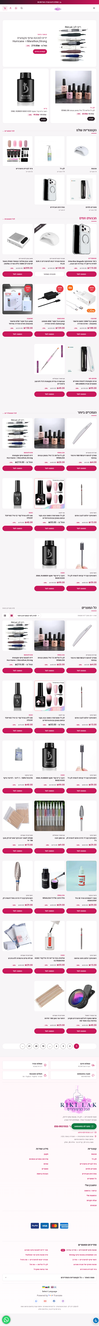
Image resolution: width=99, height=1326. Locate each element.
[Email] (45, 1301)
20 (36, 1046)
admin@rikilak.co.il (85, 1132)
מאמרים (45, 1169)
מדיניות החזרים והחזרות (38, 1159)
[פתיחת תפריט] (94, 8)
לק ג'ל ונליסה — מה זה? (39, 1264)
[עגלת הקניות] (4, 8)
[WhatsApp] (36, 1301)
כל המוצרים (92, 1178)
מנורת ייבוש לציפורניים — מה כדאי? (34, 1259)
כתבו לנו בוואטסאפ (82, 1126)
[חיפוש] (21, 8)
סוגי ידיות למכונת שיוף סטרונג (36, 1250)
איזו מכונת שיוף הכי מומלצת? (36, 1255)
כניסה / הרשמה (90, 1190)
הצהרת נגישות (42, 1173)
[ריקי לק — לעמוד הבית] (57, 8)
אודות (46, 1164)
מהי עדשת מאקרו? (41, 1269)
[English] (52, 1287)
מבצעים (93, 1205)
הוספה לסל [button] (17, 274)
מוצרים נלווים (91, 1169)
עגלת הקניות (92, 1200)
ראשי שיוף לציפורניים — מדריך (84, 1259)
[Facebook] (54, 1301)
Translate (58, 1295)
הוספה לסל (81, 274)
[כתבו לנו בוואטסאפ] (16, 8)
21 (29, 1046)
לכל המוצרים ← (8, 131)
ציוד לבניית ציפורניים (88, 1164)
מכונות (94, 1154)
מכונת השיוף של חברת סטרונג (85, 1264)
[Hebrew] (55, 1287)
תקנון (46, 1154)
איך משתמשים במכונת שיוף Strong (83, 1255)
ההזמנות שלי (91, 1195)
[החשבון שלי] (10, 8)
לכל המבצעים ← (8, 219)
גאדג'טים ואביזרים (89, 1173)
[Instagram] (62, 1301)
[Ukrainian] (43, 1287)
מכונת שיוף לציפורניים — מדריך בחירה (79, 1250)
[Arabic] (49, 1287)
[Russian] (46, 1287)
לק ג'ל (94, 1159)
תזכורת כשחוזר (49, 274)
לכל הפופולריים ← (9, 413)
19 (43, 1046)
